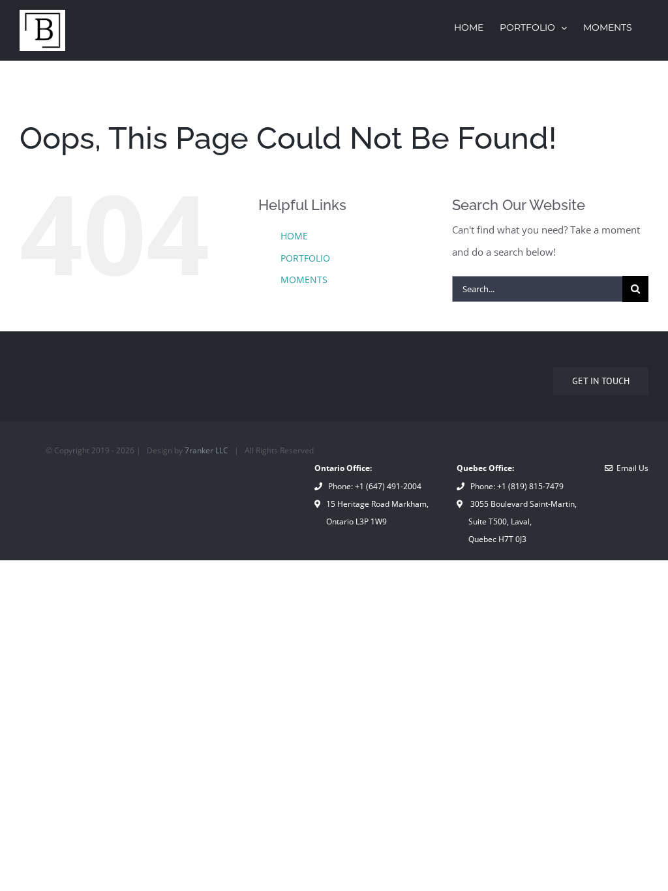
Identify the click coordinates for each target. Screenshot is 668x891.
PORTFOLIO (305, 258)
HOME (294, 236)
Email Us (630, 468)
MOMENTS (304, 279)
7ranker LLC (206, 450)
